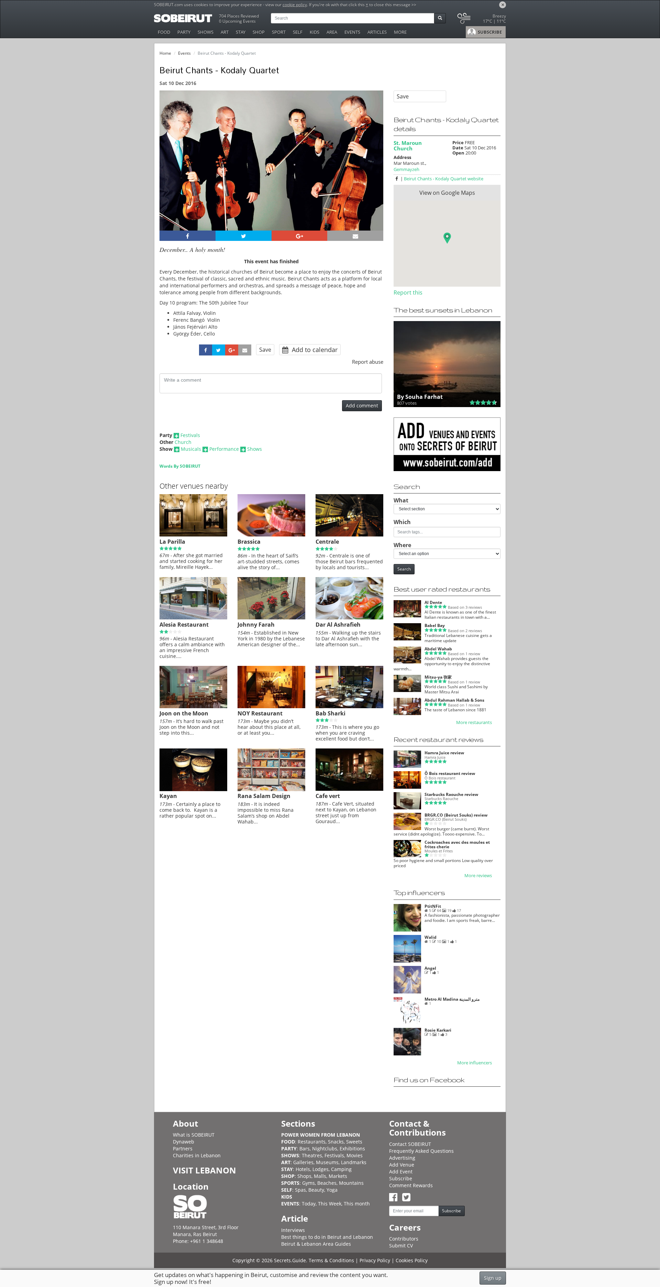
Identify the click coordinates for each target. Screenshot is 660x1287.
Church (183, 442)
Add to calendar (314, 349)
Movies (354, 1155)
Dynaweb (183, 1141)
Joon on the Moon (184, 713)
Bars (304, 1148)
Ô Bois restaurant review (450, 773)
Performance (224, 449)
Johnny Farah (256, 624)
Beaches (327, 1183)
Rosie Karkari (438, 1030)
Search (404, 569)
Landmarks (353, 1162)
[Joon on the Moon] (193, 706)
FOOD (164, 32)
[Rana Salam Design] (271, 789)
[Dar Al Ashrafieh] (349, 618)
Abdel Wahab (438, 649)
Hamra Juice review (444, 753)
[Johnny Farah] (271, 618)
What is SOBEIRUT (193, 1134)
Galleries (303, 1162)
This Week (329, 1203)
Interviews (293, 1230)
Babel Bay (435, 625)
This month (357, 1203)
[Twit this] (244, 236)
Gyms (308, 1183)
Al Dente (433, 602)
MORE (400, 32)
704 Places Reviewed (239, 16)
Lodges (320, 1169)
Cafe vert (328, 796)
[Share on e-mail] (355, 236)
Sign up (493, 1278)
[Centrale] (349, 535)
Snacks (336, 1141)
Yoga (332, 1190)
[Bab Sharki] (349, 706)
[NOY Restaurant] (271, 706)
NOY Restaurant (260, 713)
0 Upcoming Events (237, 21)
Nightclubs (324, 1148)
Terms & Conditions (331, 1260)
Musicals (191, 449)
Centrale (327, 541)
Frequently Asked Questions (421, 1151)
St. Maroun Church (408, 145)
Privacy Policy (375, 1260)
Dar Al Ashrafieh (338, 624)
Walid (431, 937)
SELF (297, 32)
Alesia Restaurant (184, 624)
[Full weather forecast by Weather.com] (481, 19)
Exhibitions (352, 1148)
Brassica (249, 541)
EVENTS (352, 32)
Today (309, 1203)
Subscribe (400, 1178)
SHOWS (205, 32)
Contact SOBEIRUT (410, 1144)
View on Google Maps (447, 192)
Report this (408, 292)
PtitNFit (433, 906)
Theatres (312, 1155)
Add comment (362, 405)
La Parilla (172, 541)
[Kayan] (193, 789)
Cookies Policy (412, 1260)
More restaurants (474, 722)
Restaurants (312, 1141)
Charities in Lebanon (197, 1155)
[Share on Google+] (300, 236)
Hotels (303, 1169)
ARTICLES (377, 32)
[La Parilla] (193, 535)
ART (225, 32)
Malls (320, 1176)
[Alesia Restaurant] (193, 618)
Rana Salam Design (264, 796)
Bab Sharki (330, 713)
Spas (300, 1190)
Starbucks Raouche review (451, 794)
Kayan (168, 796)
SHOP (259, 32)
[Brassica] (271, 535)
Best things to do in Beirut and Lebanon (327, 1237)
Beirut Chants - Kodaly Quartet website (443, 179)
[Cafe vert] (349, 789)
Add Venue (401, 1164)
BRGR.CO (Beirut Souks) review (456, 815)
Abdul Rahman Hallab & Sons (454, 700)
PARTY (183, 32)
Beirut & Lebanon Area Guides (316, 1244)
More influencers (474, 1063)
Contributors (403, 1238)
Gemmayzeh (406, 169)
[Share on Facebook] (188, 236)
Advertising (402, 1158)
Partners (182, 1148)
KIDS (314, 32)
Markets (338, 1176)
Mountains (351, 1183)
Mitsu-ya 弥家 (438, 677)
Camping (341, 1169)
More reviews (478, 875)
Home (165, 53)
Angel (430, 968)
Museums (327, 1162)
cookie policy (295, 5)
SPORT (279, 32)
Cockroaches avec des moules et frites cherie (457, 844)
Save (265, 349)
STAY (240, 32)
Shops (304, 1176)
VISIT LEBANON (204, 1170)
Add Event (400, 1171)
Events (184, 53)
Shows (254, 449)
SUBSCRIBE (489, 32)
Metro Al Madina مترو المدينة (452, 999)
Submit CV (401, 1245)
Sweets (354, 1141)
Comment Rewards (411, 1185)
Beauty (316, 1190)
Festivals (190, 435)
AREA (332, 32)
